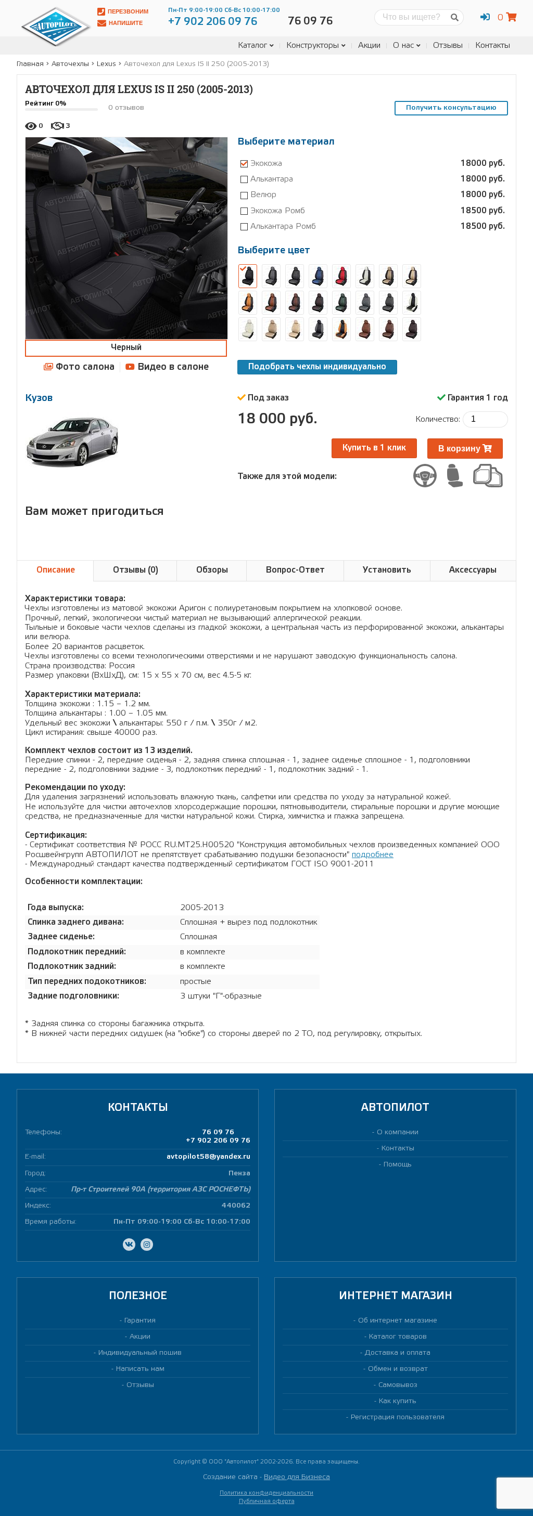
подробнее (373, 855)
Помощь (398, 1164)
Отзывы (448, 45)
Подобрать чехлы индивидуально (317, 367)
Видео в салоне (172, 367)
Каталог (252, 45)
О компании (397, 1132)
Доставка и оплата (397, 1353)
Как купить (397, 1401)
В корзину (460, 448)
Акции (369, 45)
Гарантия (140, 1320)
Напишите (126, 23)
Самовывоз (397, 1385)
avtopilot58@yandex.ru (208, 1157)
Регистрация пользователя (398, 1417)
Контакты (492, 45)
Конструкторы (312, 45)
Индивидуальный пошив (140, 1353)
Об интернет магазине (397, 1320)
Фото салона (84, 367)
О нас (403, 45)
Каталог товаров (398, 1336)
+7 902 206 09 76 (218, 1140)
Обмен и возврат (398, 1369)
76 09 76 (218, 1132)
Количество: (437, 419)
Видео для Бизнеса (297, 1477)
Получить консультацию (451, 108)
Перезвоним (128, 11)
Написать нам (140, 1369)
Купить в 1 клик (374, 448)
